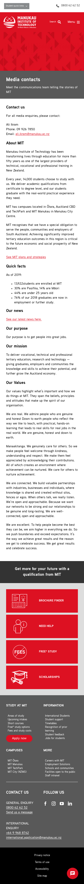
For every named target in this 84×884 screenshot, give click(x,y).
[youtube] (62, 804)
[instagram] (54, 804)
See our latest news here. (24, 319)
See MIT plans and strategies (26, 257)
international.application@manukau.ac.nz (34, 837)
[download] (19, 17)
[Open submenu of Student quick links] (27, 6)
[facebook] (45, 804)
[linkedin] (70, 804)
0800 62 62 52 (17, 807)
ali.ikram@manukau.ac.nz (32, 134)
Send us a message (19, 812)
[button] (72, 873)
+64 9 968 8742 (17, 833)
